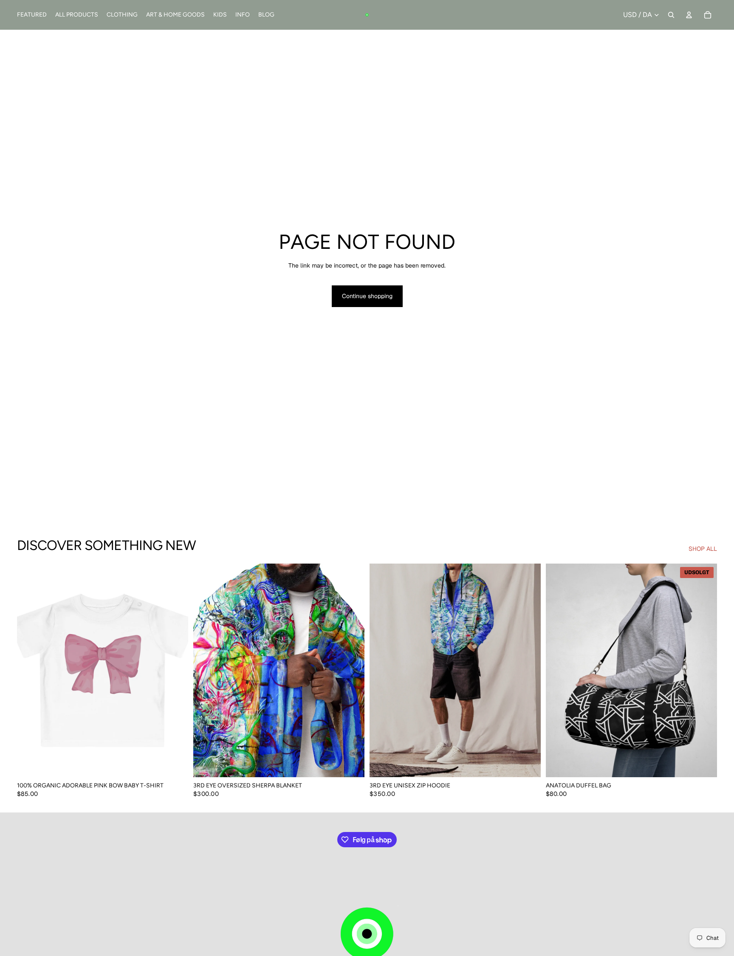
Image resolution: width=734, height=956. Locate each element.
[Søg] (671, 15)
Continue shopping (367, 296)
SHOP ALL (703, 549)
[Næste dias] (175, 670)
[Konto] (689, 15)
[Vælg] (175, 764)
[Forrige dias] (29, 670)
